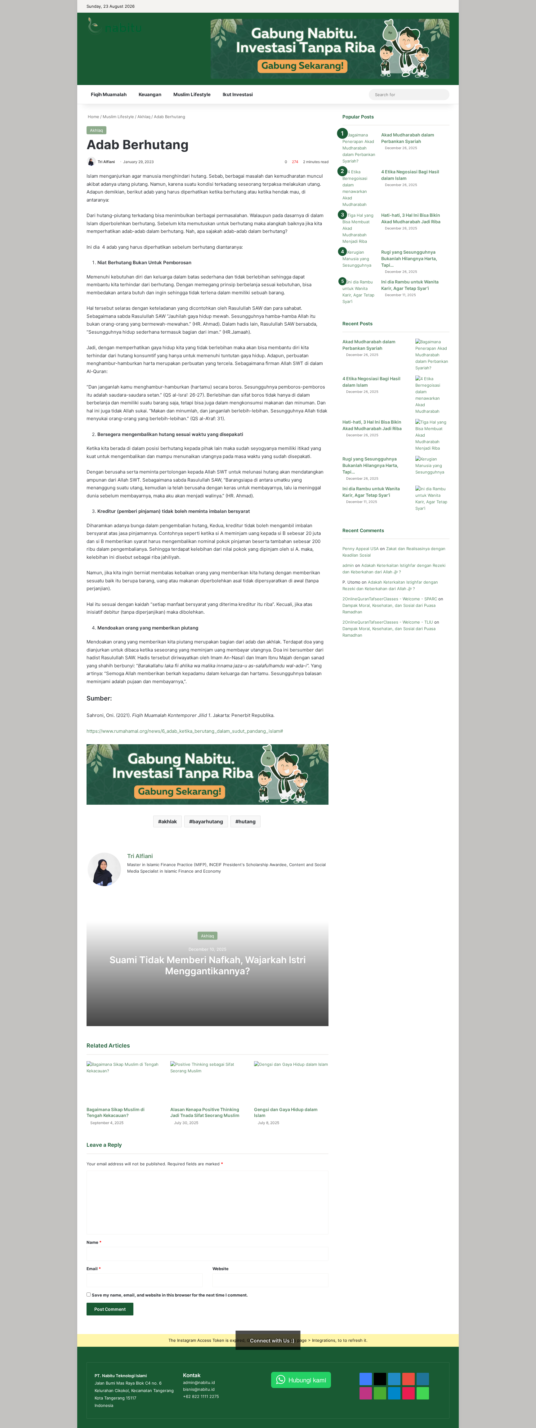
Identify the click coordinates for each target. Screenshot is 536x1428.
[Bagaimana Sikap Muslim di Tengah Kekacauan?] (124, 1082)
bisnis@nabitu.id (199, 1389)
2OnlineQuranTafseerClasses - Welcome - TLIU (387, 622)
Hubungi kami (307, 1379)
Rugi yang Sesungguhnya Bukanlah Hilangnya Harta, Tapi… (409, 258)
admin (348, 565)
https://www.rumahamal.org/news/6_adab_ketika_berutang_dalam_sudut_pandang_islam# (185, 731)
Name (94, 1242)
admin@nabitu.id (199, 1382)
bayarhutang (207, 821)
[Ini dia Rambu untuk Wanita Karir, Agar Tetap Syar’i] (359, 292)
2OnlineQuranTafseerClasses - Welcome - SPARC (389, 598)
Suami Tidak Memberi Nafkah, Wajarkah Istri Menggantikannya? (207, 965)
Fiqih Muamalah (109, 94)
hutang (247, 821)
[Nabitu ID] (114, 26)
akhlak (169, 821)
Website (220, 1268)
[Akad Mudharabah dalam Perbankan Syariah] (359, 148)
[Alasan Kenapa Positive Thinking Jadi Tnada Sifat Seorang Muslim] (207, 1082)
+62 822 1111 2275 (201, 1396)
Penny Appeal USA (360, 548)
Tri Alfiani (106, 161)
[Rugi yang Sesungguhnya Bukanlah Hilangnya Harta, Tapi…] (359, 260)
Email (94, 1268)
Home (93, 116)
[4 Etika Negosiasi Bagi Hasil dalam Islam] (359, 188)
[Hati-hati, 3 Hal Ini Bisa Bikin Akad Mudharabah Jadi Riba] (359, 228)
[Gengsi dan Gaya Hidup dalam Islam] (291, 1082)
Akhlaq (143, 116)
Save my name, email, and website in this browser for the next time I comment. (170, 1294)
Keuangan (150, 94)
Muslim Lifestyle (192, 94)
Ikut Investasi (238, 94)
